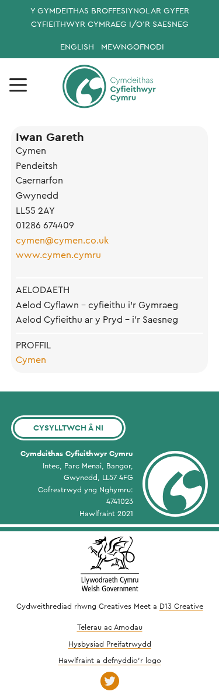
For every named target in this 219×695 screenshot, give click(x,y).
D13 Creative (181, 606)
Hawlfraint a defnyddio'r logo (109, 660)
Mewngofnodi (132, 47)
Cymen (31, 360)
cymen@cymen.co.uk (62, 240)
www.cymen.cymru (58, 255)
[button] (18, 85)
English (77, 47)
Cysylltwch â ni (68, 427)
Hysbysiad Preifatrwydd (109, 644)
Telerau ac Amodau (109, 627)
